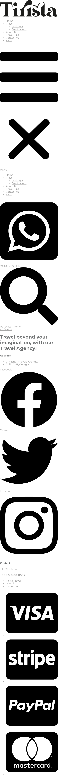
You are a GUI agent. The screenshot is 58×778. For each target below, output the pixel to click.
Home (9, 21)
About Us (11, 32)
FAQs (9, 40)
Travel (9, 23)
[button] (29, 107)
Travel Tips (12, 35)
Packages (17, 26)
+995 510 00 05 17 (12, 575)
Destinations (19, 29)
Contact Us (12, 37)
